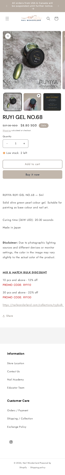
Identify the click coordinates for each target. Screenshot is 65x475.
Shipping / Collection (20, 418)
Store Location (15, 363)
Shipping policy (38, 467)
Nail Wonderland (31, 462)
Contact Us (13, 371)
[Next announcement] (58, 6)
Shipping (7, 130)
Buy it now (33, 175)
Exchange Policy (16, 427)
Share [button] (9, 316)
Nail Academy (15, 379)
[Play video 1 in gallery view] (32, 102)
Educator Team (16, 387)
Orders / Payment (17, 410)
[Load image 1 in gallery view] (13, 102)
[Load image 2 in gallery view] (52, 102)
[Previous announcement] (7, 6)
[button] (7, 19)
